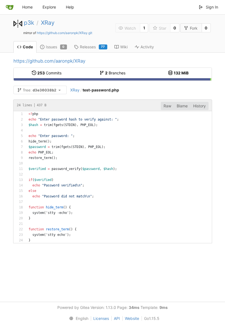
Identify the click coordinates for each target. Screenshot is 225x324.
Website (132, 318)
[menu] (77, 318)
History (199, 106)
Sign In (212, 7)
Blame (182, 106)
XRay (48, 22)
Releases (92, 46)
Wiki (124, 46)
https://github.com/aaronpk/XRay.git (64, 33)
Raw (167, 106)
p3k (29, 22)
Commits (49, 73)
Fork (194, 28)
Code (28, 46)
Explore (49, 7)
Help (70, 7)
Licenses (101, 318)
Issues (55, 46)
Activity (147, 46)
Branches (115, 73)
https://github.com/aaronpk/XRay (49, 61)
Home (27, 7)
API (117, 318)
